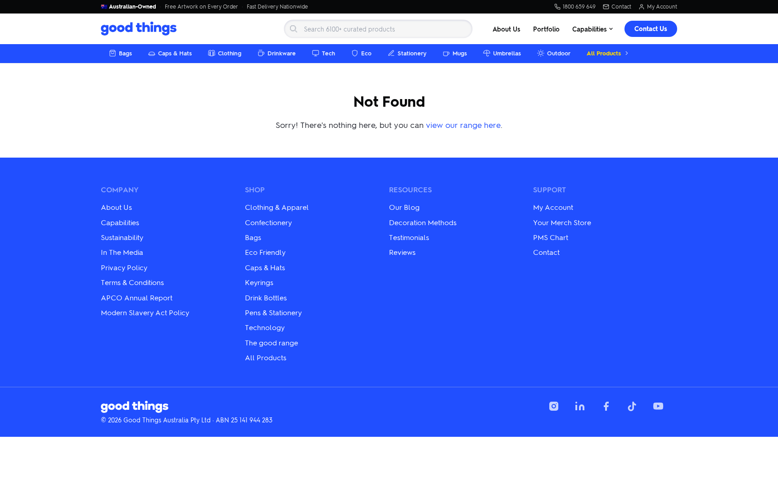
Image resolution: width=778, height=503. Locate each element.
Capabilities (589, 29)
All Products (604, 53)
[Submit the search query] (293, 28)
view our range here (463, 124)
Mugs (459, 53)
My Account (662, 7)
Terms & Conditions (132, 282)
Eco (366, 53)
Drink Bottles (266, 297)
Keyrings (259, 282)
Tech (328, 53)
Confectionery (268, 222)
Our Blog (404, 207)
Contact (621, 7)
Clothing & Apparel (277, 207)
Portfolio (546, 29)
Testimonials (409, 237)
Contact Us (650, 28)
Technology (265, 327)
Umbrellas (507, 53)
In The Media (122, 252)
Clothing (229, 53)
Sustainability (122, 237)
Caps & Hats (175, 53)
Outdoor (558, 53)
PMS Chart (550, 237)
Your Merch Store (562, 222)
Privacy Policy (124, 267)
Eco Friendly (265, 252)
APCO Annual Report (136, 297)
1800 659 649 (579, 7)
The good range (271, 342)
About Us (506, 29)
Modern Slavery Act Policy (145, 312)
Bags (125, 53)
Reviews (402, 252)
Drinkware (281, 53)
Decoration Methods (423, 222)
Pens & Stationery (273, 312)
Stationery (412, 53)
